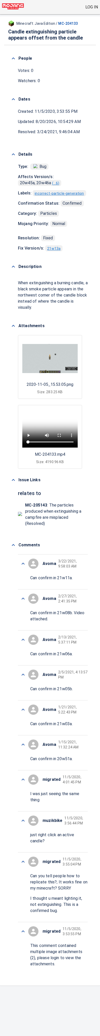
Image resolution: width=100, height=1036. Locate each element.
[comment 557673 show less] (23, 710)
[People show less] (13, 58)
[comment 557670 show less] (23, 821)
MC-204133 (68, 23)
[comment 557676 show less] (23, 599)
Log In (91, 7)
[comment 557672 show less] (23, 744)
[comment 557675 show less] (23, 640)
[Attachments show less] (13, 326)
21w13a (54, 248)
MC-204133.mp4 (50, 454)
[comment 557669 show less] (23, 862)
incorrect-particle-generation (59, 193)
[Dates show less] (13, 99)
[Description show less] (13, 267)
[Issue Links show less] (13, 480)
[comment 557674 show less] (23, 675)
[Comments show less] (13, 545)
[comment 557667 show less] (23, 931)
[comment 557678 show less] (23, 564)
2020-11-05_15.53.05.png (50, 384)
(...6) (55, 183)
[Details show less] (13, 154)
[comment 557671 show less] (23, 779)
